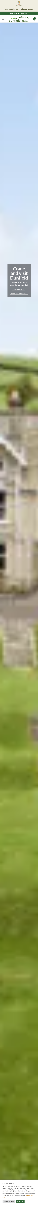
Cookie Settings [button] (9, 1201)
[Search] (34, 18)
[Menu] (3, 19)
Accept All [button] (20, 1201)
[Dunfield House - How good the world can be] (19, 19)
